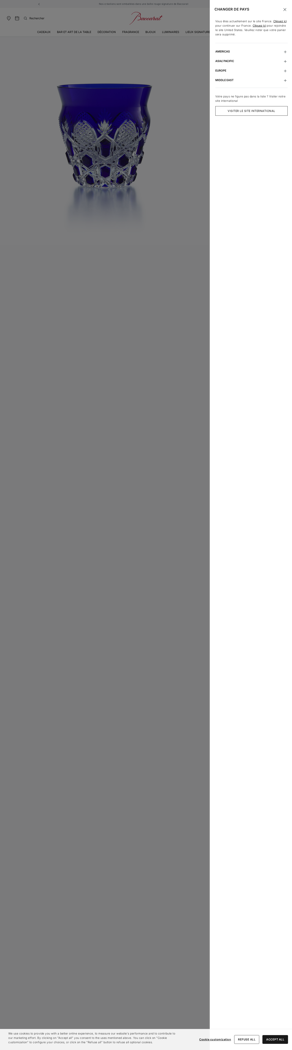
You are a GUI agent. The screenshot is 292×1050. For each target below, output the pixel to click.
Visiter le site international (251, 111)
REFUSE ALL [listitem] (246, 1039)
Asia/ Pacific (224, 61)
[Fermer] (284, 9)
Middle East (224, 80)
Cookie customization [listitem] (215, 1039)
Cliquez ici (280, 21)
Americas (222, 51)
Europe (220, 70)
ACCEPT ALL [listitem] (275, 1039)
